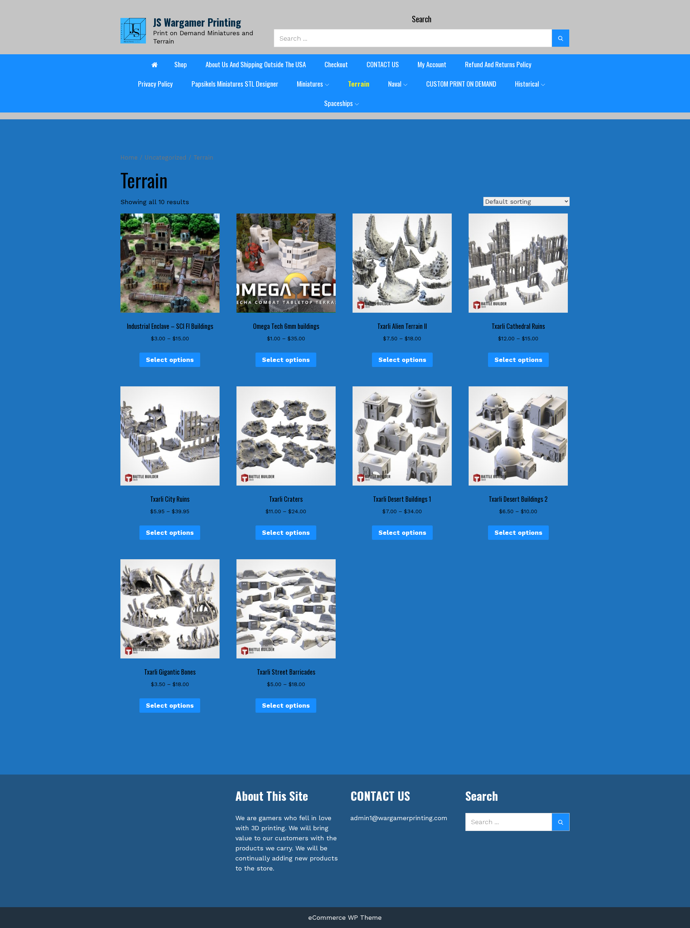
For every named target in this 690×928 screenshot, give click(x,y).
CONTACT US (383, 64)
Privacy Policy (155, 83)
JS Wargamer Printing (197, 22)
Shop (180, 64)
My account (432, 64)
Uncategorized (165, 157)
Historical (527, 83)
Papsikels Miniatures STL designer (235, 83)
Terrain (358, 83)
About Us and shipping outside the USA (256, 64)
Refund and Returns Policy (498, 64)
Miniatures (310, 83)
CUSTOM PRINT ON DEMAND (461, 83)
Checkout (336, 64)
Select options (170, 359)
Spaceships (338, 103)
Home (129, 157)
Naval (394, 83)
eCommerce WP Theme (345, 917)
